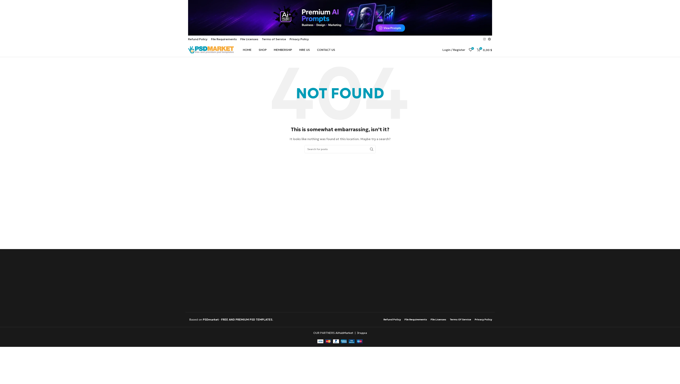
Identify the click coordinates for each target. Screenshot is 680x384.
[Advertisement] (339, 281)
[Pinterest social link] (489, 39)
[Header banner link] (340, 18)
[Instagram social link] (484, 39)
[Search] (371, 149)
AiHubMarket (344, 333)
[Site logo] (211, 49)
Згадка (362, 333)
